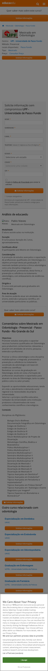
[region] (24, 632)
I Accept (24, 660)
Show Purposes (24, 667)
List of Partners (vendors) (13, 653)
